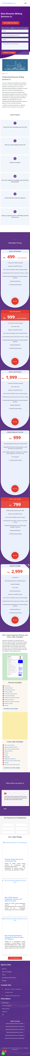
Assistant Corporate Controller (12, 697)
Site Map (4, 980)
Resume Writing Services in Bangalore (14, 1035)
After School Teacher (10, 745)
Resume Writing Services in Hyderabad (14, 1038)
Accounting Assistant (10, 690)
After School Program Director (12, 749)
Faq (3, 1014)
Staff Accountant (9, 703)
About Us (4, 968)
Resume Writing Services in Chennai (15, 1029)
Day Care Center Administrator (12, 764)
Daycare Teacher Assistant (11, 747)
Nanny (6, 755)
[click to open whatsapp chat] (3, 1053)
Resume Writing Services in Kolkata (14, 1023)
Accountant (7, 686)
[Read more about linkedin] (6, 1051)
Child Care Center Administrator (12, 760)
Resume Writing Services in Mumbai (15, 1026)
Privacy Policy (5, 1002)
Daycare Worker (8, 751)
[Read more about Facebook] (3, 1051)
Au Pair (6, 753)
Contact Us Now (8, 52)
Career (3, 974)
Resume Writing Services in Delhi (14, 1032)
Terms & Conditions (7, 1005)
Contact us (4, 1011)
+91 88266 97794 (9, 992)
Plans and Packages (7, 971)
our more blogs (15, 958)
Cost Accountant (9, 688)
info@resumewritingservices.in (12, 995)
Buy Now (15, 301)
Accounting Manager (10, 695)
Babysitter (7, 756)
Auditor (6, 705)
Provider (7, 762)
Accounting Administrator (11, 693)
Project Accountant (9, 699)
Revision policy (5, 1008)
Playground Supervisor (10, 758)
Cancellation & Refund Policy (9, 977)
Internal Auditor (8, 691)
